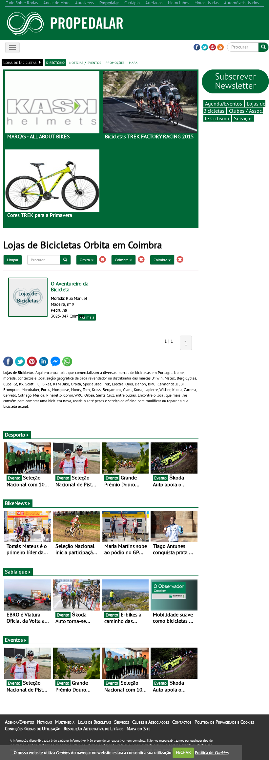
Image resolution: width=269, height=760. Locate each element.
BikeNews (16, 503)
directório (55, 62)
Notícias (44, 722)
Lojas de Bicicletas (94, 722)
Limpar (12, 259)
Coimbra (122, 259)
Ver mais (87, 317)
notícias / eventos (85, 62)
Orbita (85, 259)
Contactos (181, 722)
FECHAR (183, 752)
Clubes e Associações (150, 722)
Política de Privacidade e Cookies (224, 722)
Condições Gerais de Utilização (32, 728)
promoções (115, 62)
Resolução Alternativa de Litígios (93, 728)
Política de (211, 752)
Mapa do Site (138, 728)
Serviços (243, 118)
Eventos (14, 639)
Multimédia (64, 722)
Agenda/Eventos (223, 103)
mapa (133, 62)
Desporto (15, 434)
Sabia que (16, 571)
